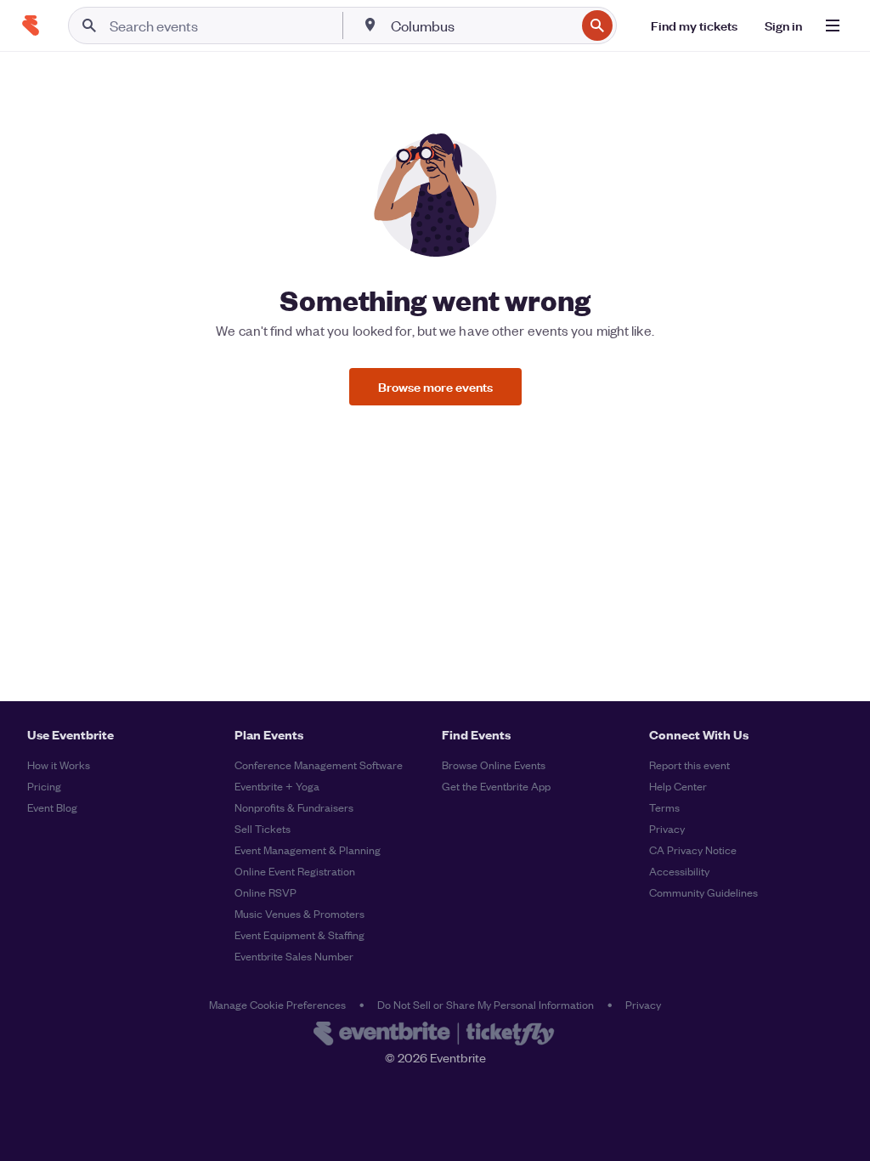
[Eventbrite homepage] (435, 1035)
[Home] (30, 25)
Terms (664, 807)
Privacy (667, 828)
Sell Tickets (262, 828)
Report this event (689, 764)
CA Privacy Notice (693, 849)
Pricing (44, 786)
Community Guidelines (703, 892)
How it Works (58, 764)
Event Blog (52, 807)
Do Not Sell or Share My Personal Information (485, 1004)
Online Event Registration (294, 871)
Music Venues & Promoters (299, 913)
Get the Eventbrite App (496, 786)
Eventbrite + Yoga (276, 786)
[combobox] (481, 25)
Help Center (678, 786)
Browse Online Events (493, 764)
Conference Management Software (318, 764)
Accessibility (679, 871)
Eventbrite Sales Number (293, 956)
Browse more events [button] (435, 386)
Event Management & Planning (307, 849)
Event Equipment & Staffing (299, 934)
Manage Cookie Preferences (277, 1004)
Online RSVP (265, 892)
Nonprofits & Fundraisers (293, 807)
